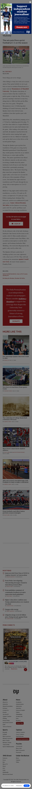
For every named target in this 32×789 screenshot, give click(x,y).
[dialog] (16, 394)
